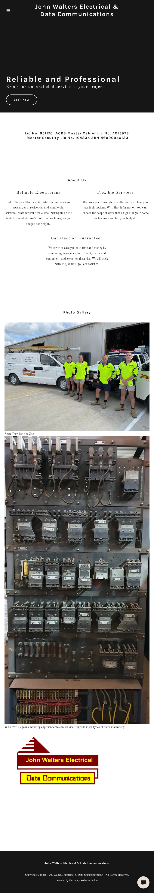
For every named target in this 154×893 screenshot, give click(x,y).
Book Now (21, 99)
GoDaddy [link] (74, 880)
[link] (77, 15)
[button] (15, 10)
